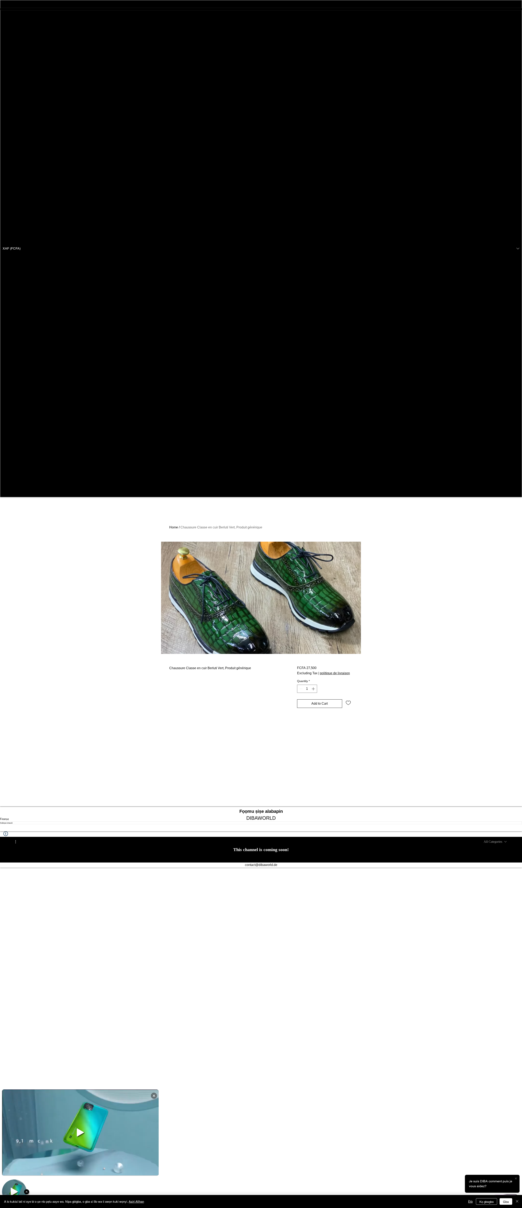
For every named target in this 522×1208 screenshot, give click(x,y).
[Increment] (313, 689)
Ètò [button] (470, 1201)
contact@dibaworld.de (261, 865)
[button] (261, 248)
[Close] (517, 1201)
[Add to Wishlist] (348, 702)
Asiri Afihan (136, 1201)
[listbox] (261, 248)
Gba (506, 1201)
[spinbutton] (307, 689)
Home (173, 527)
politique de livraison (335, 673)
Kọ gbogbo (486, 1201)
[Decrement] (300, 689)
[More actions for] (17, 842)
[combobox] (495, 842)
